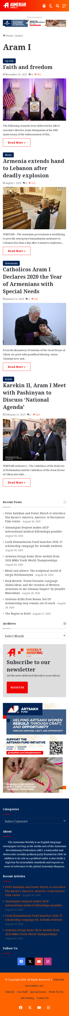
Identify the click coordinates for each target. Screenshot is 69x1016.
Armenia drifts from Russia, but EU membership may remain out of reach (30, 601)
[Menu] (64, 7)
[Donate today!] (34, 23)
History (10, 992)
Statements (11, 263)
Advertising (27, 998)
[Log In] (44, 7)
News (8, 155)
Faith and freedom (28, 67)
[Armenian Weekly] (14, 6)
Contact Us (43, 998)
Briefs (8, 379)
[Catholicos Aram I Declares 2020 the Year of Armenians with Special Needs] (34, 324)
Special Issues (38, 992)
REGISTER (17, 687)
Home (9, 35)
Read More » (16, 142)
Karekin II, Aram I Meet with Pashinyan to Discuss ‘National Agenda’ (34, 396)
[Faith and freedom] (34, 99)
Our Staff (22, 992)
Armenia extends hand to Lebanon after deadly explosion (33, 168)
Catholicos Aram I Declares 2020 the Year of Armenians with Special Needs (32, 280)
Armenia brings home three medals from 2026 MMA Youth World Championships (32, 558)
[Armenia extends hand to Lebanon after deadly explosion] (34, 208)
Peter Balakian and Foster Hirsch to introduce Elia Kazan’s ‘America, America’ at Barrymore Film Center (35, 517)
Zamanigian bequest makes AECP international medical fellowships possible (33, 529)
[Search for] (57, 7)
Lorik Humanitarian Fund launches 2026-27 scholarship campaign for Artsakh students (34, 544)
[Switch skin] (51, 7)
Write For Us (56, 992)
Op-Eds (9, 61)
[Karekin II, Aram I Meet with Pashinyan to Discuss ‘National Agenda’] (34, 440)
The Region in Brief (17, 613)
